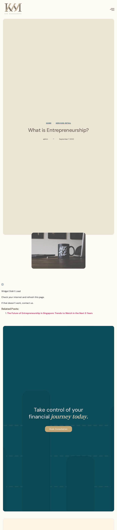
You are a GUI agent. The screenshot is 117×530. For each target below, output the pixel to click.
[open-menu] (112, 9)
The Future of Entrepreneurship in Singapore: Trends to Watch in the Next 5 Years (50, 313)
